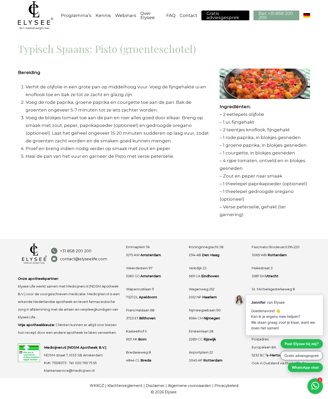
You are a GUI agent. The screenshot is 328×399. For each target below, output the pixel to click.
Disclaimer (155, 385)
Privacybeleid (226, 385)
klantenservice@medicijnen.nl (69, 370)
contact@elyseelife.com (83, 258)
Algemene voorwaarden (189, 385)
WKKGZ (97, 385)
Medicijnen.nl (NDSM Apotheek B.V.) (75, 347)
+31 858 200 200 (75, 250)
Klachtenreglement (124, 385)
